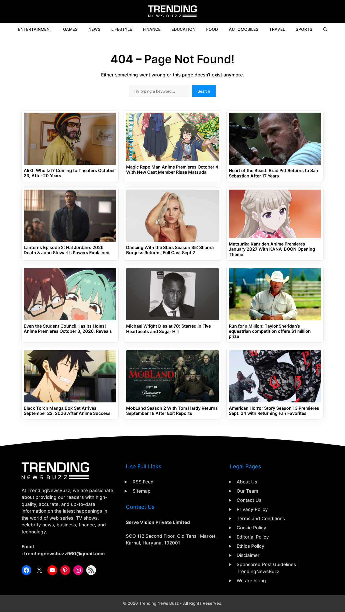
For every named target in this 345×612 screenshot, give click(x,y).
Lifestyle (121, 29)
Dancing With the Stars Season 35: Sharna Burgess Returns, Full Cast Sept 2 (170, 250)
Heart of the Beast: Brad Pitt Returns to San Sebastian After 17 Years (273, 173)
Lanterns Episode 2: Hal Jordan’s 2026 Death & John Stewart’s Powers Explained (66, 250)
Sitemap (142, 491)
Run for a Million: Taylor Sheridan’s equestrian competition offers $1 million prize (270, 331)
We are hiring (251, 580)
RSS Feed (143, 482)
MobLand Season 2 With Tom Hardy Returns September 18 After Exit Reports (172, 411)
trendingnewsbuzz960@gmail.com (64, 553)
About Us (247, 482)
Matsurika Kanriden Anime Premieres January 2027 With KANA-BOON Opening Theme (272, 249)
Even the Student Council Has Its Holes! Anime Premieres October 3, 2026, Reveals (68, 329)
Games (70, 29)
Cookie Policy (251, 527)
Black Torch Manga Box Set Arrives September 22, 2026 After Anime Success (67, 411)
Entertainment (35, 29)
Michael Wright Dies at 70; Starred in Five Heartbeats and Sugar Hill (168, 329)
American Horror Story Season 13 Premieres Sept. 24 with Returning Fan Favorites (274, 411)
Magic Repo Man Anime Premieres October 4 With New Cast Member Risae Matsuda (172, 169)
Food (212, 29)
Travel (277, 29)
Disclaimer (248, 555)
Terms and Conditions (261, 518)
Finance (152, 29)
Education (183, 29)
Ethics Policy (250, 546)
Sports (304, 29)
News (94, 29)
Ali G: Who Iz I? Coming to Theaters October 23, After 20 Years (69, 173)
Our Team (247, 491)
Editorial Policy (253, 537)
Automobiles (243, 29)
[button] (325, 29)
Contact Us (249, 500)
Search (204, 91)
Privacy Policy (252, 509)
